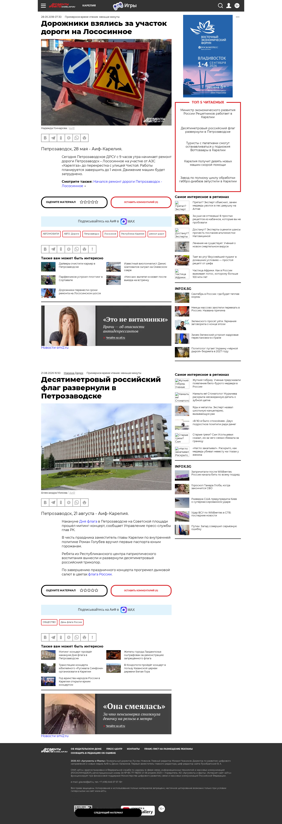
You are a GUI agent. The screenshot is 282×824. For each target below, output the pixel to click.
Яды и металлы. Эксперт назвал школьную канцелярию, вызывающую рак (213, 410)
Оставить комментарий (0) (141, 202)
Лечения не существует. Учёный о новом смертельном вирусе (214, 245)
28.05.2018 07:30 (51, 16)
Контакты (133, 749)
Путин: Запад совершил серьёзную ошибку (214, 528)
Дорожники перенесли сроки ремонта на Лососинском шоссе (80, 291)
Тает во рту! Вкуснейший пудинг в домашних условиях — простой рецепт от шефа (215, 260)
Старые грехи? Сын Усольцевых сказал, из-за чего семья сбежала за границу (216, 438)
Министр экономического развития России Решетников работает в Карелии (207, 113)
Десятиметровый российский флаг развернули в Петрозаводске (208, 130)
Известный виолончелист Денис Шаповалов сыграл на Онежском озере (145, 267)
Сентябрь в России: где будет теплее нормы (215, 295)
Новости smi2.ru (55, 348)
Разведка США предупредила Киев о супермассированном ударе (214, 500)
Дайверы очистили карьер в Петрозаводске (77, 265)
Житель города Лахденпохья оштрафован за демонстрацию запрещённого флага (144, 655)
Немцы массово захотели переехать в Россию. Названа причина (215, 309)
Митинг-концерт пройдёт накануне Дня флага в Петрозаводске (75, 655)
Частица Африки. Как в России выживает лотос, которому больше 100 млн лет (215, 274)
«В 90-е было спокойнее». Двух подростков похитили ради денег (214, 422)
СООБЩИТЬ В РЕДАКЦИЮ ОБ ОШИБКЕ (93, 753)
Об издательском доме (86, 749)
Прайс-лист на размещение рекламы (168, 749)
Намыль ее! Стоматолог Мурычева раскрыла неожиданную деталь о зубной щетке (215, 397)
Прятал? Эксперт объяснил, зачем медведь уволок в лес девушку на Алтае (215, 205)
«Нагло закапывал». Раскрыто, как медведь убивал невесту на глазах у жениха (216, 451)
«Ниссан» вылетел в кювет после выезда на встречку (145, 278)
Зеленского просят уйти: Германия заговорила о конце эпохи (213, 323)
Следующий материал (108, 812)
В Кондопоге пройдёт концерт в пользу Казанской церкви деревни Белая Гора (145, 668)
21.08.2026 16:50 (50, 373)
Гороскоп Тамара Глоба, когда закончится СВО (210, 487)
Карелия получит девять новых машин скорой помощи (208, 163)
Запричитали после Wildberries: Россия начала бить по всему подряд (215, 473)
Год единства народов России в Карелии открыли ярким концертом (79, 681)
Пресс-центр (114, 749)
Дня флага (88, 521)
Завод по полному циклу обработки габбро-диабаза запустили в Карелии (208, 179)
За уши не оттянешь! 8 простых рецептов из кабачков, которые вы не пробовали (217, 219)
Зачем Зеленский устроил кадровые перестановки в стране (214, 336)
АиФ (72, 128)
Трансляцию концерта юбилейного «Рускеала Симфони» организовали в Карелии (81, 668)
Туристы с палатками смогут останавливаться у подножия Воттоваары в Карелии (208, 146)
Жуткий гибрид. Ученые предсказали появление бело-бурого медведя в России (217, 383)
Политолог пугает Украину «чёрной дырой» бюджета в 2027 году (214, 350)
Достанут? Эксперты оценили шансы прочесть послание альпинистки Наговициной (217, 233)
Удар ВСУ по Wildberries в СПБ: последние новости (211, 514)
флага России (99, 574)
